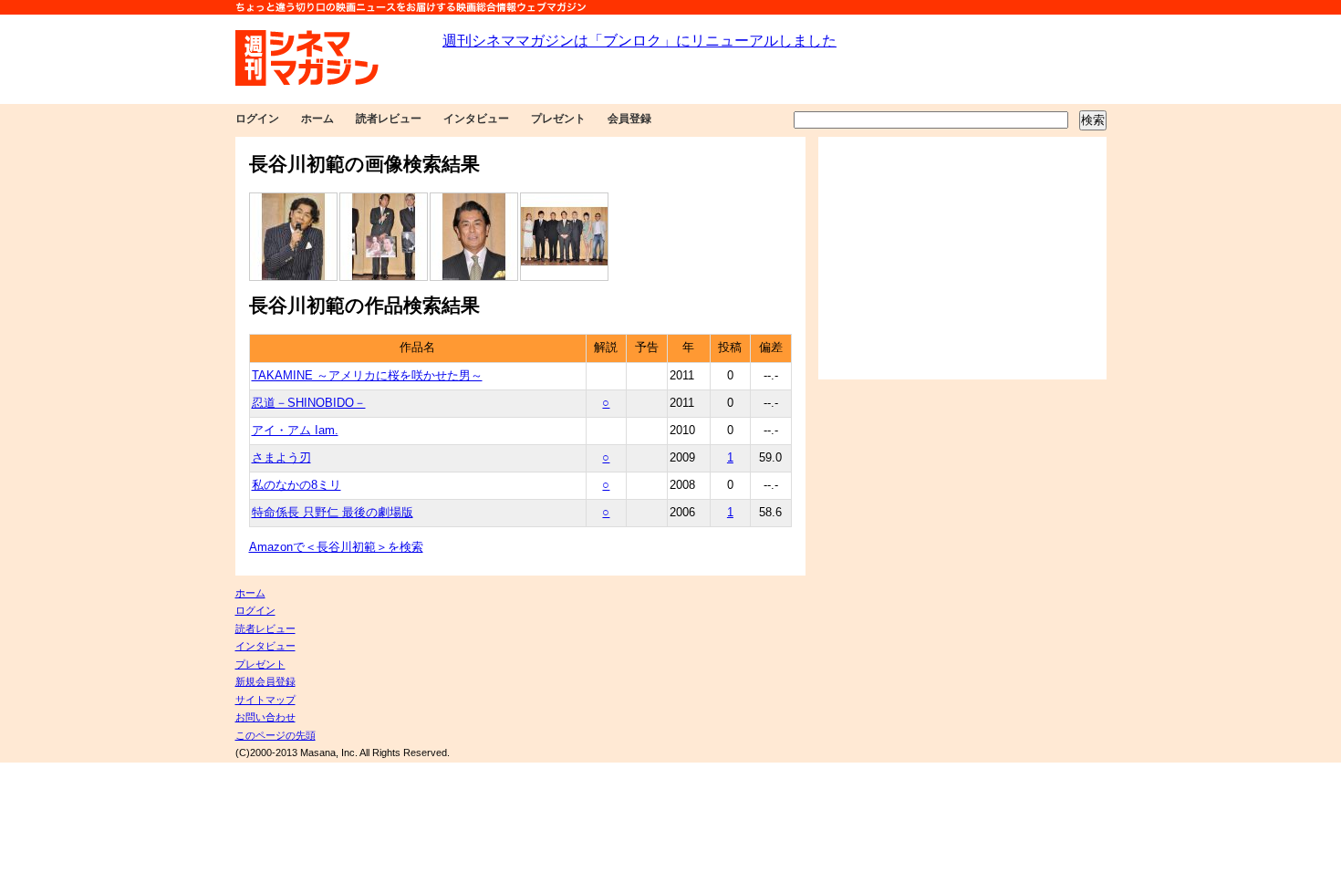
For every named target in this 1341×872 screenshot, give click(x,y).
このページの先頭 (275, 735)
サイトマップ (265, 699)
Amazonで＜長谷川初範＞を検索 (336, 547)
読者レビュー (388, 118)
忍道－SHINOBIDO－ (309, 403)
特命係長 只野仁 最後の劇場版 (332, 512)
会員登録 (629, 118)
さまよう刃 (281, 458)
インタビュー (476, 118)
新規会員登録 (265, 681)
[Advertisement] (962, 258)
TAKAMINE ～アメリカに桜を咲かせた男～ (367, 375)
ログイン (257, 118)
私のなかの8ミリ (296, 485)
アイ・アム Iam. (295, 430)
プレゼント (558, 118)
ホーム (317, 118)
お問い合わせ (265, 716)
